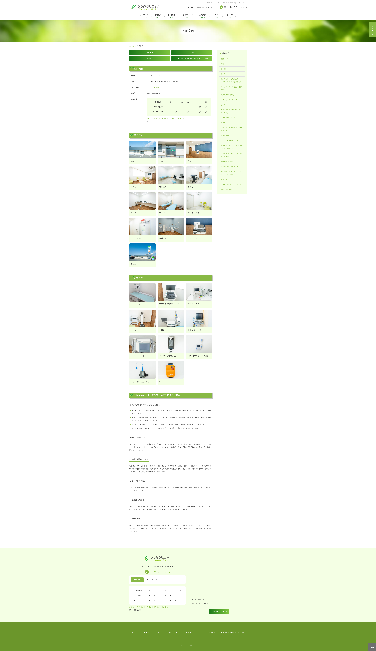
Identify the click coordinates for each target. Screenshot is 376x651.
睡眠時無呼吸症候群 (228, 161)
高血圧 (223, 69)
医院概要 (150, 52)
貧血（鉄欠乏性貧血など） (230, 140)
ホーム (146, 16)
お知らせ (229, 16)
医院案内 (171, 16)
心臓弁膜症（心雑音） (229, 118)
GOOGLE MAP (218, 611)
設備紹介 (150, 58)
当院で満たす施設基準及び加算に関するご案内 (192, 58)
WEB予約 (372, 31)
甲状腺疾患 (225, 135)
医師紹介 (158, 16)
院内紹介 (192, 52)
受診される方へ (187, 16)
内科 (222, 64)
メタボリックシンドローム (230, 100)
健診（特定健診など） (229, 189)
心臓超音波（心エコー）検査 (231, 184)
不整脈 (223, 122)
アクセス (216, 16)
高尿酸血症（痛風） (228, 95)
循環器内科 (225, 59)
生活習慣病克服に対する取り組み (234, 632)
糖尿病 (223, 74)
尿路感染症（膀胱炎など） (230, 166)
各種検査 (224, 179)
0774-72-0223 (156, 87)
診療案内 (203, 16)
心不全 (223, 105)
